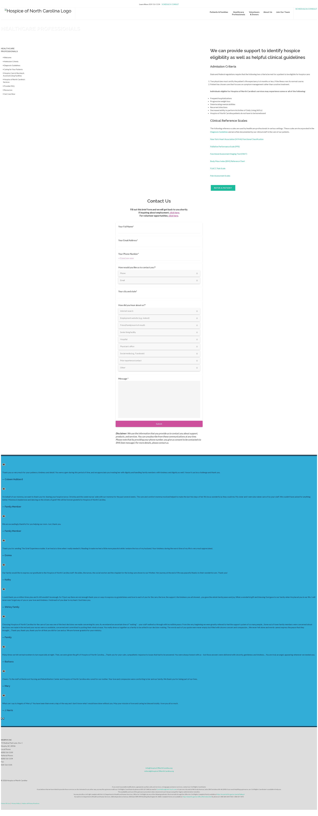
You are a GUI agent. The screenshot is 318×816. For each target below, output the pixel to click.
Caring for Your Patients (13, 69)
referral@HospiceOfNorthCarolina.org (159, 771)
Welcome (7, 57)
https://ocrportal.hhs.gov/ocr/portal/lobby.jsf (231, 794)
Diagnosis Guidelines (219, 132)
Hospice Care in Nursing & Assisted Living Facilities (13, 74)
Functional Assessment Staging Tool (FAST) (228, 154)
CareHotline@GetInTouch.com (166, 789)
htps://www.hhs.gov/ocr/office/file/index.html (197, 796)
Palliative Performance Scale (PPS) (225, 146)
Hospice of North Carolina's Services (14, 80)
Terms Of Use (5, 803)
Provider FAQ (9, 86)
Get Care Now (9, 94)
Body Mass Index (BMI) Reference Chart (227, 161)
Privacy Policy (16, 803)
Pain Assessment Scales (220, 175)
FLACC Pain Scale (217, 168)
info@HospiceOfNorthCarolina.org (159, 768)
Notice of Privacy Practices (30, 803)
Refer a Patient (223, 188)
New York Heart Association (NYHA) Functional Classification (236, 139)
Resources (8, 90)
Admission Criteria (11, 61)
